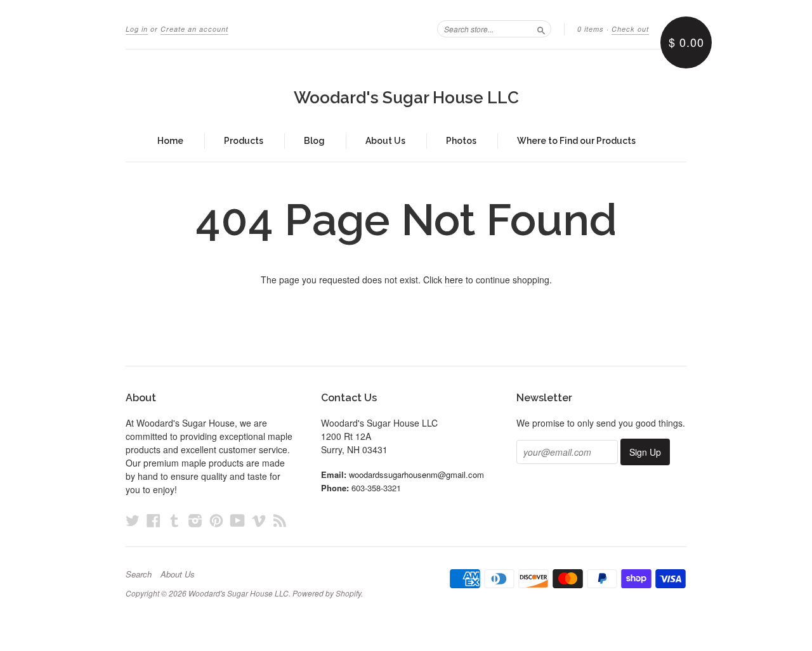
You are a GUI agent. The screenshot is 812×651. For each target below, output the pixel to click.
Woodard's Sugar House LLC (406, 97)
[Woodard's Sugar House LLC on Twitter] (133, 520)
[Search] (541, 28)
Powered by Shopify (326, 593)
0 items (590, 29)
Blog (314, 141)
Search (139, 574)
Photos (461, 141)
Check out (630, 29)
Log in (137, 29)
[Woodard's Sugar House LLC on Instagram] (195, 520)
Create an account (194, 29)
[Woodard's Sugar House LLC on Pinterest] (216, 520)
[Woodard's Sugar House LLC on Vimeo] (259, 520)
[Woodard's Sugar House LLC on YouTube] (237, 520)
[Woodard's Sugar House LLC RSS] (280, 520)
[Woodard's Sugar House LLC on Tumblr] (174, 520)
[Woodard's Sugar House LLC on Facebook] (153, 520)
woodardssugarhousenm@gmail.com (416, 474)
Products (243, 141)
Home (170, 141)
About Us (385, 141)
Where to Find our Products (576, 141)
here (454, 279)
